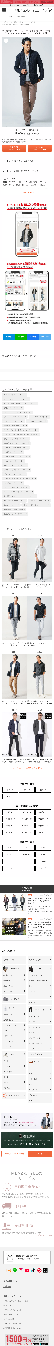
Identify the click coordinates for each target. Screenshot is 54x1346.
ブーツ (5, 1061)
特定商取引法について (12, 1328)
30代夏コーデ (10, 819)
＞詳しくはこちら (45, 1235)
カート (40, 1154)
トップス (12, 1008)
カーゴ (27, 868)
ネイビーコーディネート (12, 452)
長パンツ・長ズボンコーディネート (36, 505)
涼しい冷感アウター (36, 975)
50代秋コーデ (43, 826)
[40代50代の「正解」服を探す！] (49, 16)
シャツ (27, 848)
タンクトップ (8, 1047)
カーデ (43, 854)
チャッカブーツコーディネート (14, 425)
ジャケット (10, 848)
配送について (8, 1306)
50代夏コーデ (43, 819)
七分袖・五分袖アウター (38, 981)
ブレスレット (34, 1095)
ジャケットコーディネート (13, 421)
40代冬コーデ (26, 832)
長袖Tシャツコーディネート (13, 509)
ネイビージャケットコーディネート (16, 456)
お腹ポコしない (9, 960)
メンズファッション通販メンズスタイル (13, 22)
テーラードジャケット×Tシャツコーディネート (20, 430)
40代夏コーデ (26, 819)
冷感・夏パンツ (35, 1016)
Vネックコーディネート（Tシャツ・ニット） (19, 403)
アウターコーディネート (12, 408)
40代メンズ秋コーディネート (14, 395)
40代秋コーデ (26, 826)
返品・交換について (11, 1315)
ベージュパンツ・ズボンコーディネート (18, 492)
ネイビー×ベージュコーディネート (16, 443)
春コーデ (10, 790)
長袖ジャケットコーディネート (14, 514)
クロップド (43, 868)
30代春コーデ (10, 812)
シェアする (33, 337)
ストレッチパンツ (35, 1043)
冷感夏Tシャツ (8, 1014)
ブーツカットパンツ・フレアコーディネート (19, 478)
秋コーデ (43, 790)
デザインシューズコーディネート (15, 439)
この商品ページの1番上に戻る (14, 1154)
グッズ (36, 1062)
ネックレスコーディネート (13, 461)
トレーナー (33, 1002)
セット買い (10, 854)
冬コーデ (10, 796)
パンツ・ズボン (40, 1010)
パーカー (43, 848)
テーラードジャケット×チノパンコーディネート (20, 434)
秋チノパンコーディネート (39, 500)
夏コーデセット (9, 986)
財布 (30, 1101)
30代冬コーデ (10, 832)
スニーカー (7, 1072)
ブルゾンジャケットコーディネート (16, 470)
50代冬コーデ (43, 832)
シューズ (12, 1054)
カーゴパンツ (34, 1032)
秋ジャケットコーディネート (14, 500)
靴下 (30, 1084)
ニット (10, 861)
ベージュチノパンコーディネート (15, 487)
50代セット (7, 981)
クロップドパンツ (35, 1054)
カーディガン (34, 997)
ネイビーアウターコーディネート (15, 447)
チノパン (43, 861)
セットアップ (14, 999)
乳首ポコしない (35, 960)
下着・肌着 (33, 1079)
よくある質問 (8, 1319)
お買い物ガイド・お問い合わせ (16, 1301)
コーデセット (14, 969)
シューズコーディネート (39, 417)
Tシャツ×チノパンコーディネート (15, 399)
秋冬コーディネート (11, 505)
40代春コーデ (26, 812)
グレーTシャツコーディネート (14, 417)
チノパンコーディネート (36, 421)
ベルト (31, 1074)
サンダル (6, 1088)
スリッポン (7, 1082)
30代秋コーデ (10, 826)
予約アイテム (14, 1095)
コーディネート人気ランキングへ (27, 768)
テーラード (27, 854)
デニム (10, 868)
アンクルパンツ (35, 1049)
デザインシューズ (10, 1066)
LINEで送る (21, 337)
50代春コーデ (43, 812)
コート (27, 861)
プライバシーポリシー (12, 1324)
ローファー (7, 1077)
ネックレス (33, 1090)
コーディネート (33, 22)
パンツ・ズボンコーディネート (14, 465)
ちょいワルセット (10, 991)
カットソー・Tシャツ (11, 1025)
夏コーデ (27, 790)
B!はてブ (8, 337)
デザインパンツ (35, 1038)
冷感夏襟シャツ (9, 1020)
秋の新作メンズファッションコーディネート (15, 24)
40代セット (7, 975)
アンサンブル (8, 1041)
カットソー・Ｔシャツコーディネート (17, 412)
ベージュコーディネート (12, 483)
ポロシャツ (7, 1036)
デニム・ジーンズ (35, 1027)
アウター (37, 969)
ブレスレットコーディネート (14, 474)
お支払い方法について (12, 1310)
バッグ (31, 1068)
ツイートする (45, 337)
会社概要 (7, 1286)
